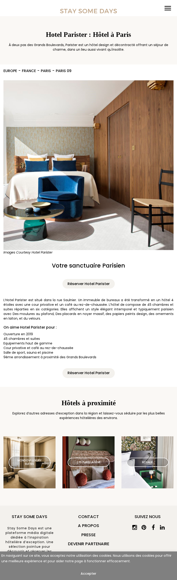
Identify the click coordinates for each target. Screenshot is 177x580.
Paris (46, 71)
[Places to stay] (88, 11)
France (29, 71)
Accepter (88, 573)
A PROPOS (88, 525)
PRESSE (88, 534)
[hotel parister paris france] (88, 168)
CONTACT (88, 516)
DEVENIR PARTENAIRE (88, 543)
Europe (10, 71)
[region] (88, 565)
